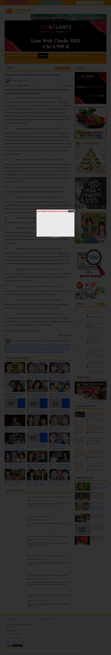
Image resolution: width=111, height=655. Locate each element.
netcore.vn (57, 237)
